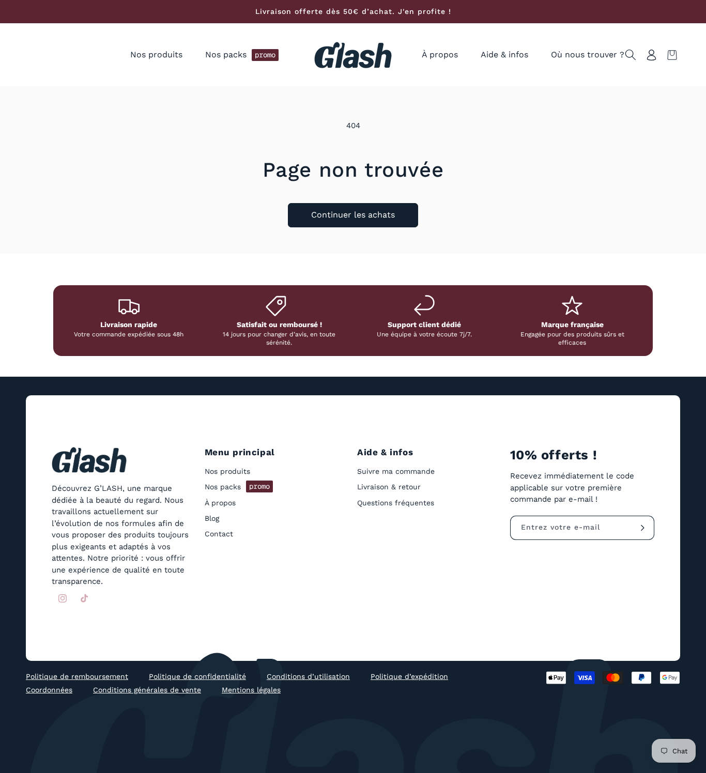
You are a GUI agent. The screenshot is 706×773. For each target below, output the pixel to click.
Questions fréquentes (395, 503)
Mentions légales (251, 690)
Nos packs (237, 486)
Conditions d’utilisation (308, 676)
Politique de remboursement (77, 676)
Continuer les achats (353, 215)
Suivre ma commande (396, 472)
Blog (212, 518)
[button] (156, 55)
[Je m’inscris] (642, 528)
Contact (219, 534)
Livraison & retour (389, 487)
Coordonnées (49, 690)
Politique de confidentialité (197, 676)
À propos (220, 503)
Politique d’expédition (409, 676)
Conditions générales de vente (147, 690)
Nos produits (227, 472)
